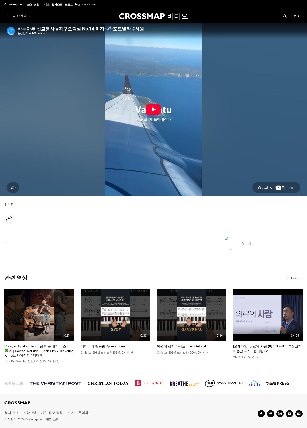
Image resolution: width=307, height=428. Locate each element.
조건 (70, 413)
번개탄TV (239, 357)
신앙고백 (30, 413)
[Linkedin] (19, 230)
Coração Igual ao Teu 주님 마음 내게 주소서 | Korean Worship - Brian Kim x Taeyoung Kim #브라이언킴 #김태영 (38, 350)
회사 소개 (11, 413)
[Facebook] (10, 230)
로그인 (298, 16)
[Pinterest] (28, 230)
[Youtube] (289, 413)
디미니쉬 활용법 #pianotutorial (103, 346)
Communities (89, 4)
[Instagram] (280, 413)
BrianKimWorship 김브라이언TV (25, 361)
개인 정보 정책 (52, 413)
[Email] (38, 230)
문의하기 (85, 413)
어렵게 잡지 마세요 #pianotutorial (181, 346)
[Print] (47, 230)
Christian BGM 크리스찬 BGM (100, 352)
